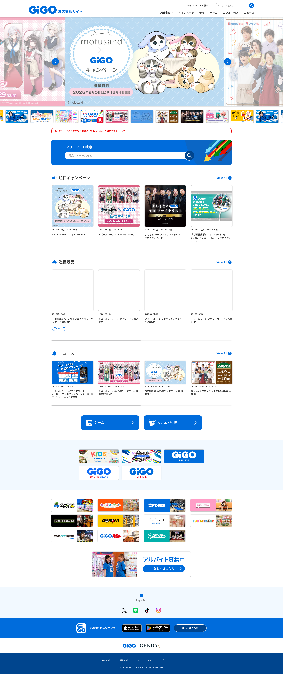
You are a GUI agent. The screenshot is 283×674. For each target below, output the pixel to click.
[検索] (251, 5)
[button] (16, 116)
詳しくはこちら (190, 628)
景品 (202, 12)
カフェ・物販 (231, 12)
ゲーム (214, 12)
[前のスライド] (55, 61)
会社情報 (106, 660)
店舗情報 (165, 12)
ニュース (249, 12)
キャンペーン (186, 12)
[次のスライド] (227, 61)
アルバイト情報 (144, 660)
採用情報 (124, 660)
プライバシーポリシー (171, 660)
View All (221, 178)
